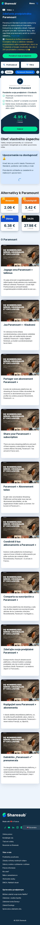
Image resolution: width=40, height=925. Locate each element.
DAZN (30, 218)
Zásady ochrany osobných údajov (15, 860)
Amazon (9, 200)
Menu (32, 3)
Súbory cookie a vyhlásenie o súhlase (16, 864)
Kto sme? (6, 871)
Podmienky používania (11, 857)
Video (9, 10)
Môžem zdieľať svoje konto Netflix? (15, 894)
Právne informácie (9, 868)
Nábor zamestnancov (10, 875)
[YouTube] (9, 827)
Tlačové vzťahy (8, 841)
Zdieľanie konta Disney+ (11, 901)
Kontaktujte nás (8, 838)
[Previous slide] (2, 72)
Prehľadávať (11, 65)
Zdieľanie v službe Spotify (12, 898)
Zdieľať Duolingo (8, 905)
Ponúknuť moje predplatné (20, 56)
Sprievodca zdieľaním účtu (12, 909)
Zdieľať (20, 129)
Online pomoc (7, 834)
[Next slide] (37, 72)
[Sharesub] (9, 3)
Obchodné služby (9, 879)
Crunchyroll (30, 200)
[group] (9, 72)
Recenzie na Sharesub (11, 845)
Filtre (32, 65)
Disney (9, 218)
